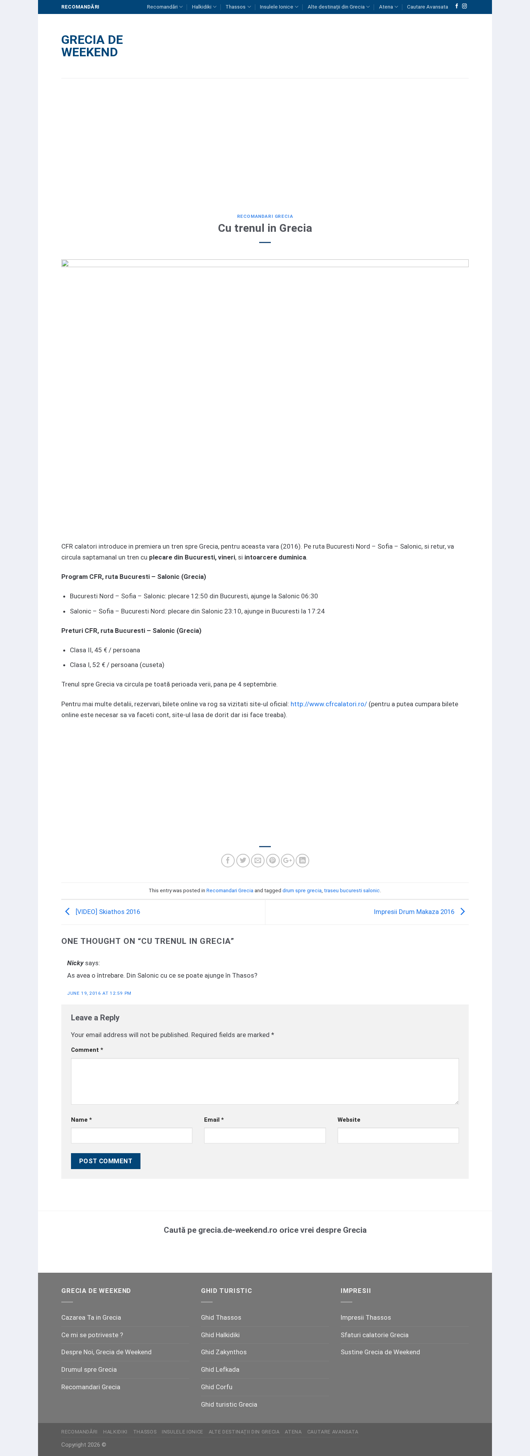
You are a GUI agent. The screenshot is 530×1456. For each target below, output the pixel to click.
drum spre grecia (302, 890)
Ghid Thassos (221, 1317)
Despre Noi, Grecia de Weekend (106, 1352)
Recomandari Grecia (265, 216)
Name (81, 1119)
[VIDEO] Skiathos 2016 (107, 912)
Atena (386, 7)
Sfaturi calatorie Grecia (375, 1335)
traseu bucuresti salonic (352, 890)
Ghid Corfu (216, 1387)
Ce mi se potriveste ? (92, 1335)
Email (214, 1119)
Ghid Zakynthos (224, 1352)
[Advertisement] (265, 140)
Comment (87, 1049)
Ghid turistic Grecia (229, 1404)
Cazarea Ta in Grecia (91, 1317)
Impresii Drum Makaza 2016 (415, 912)
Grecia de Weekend (92, 45)
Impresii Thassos (366, 1317)
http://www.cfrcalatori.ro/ (329, 704)
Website (349, 1119)
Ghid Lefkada (220, 1369)
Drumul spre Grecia (89, 1369)
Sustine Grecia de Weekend (380, 1352)
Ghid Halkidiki (220, 1335)
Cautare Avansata (427, 7)
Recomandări (162, 7)
